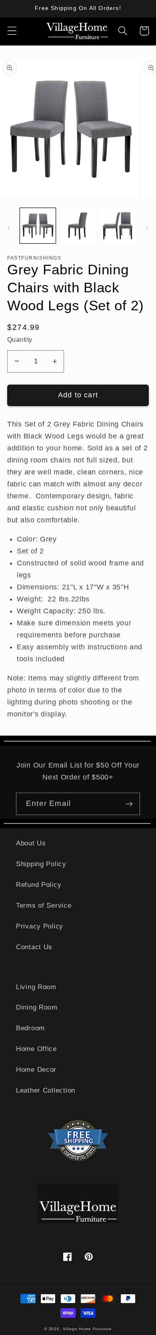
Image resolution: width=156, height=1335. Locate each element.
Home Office (36, 1049)
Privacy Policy (39, 926)
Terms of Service (44, 905)
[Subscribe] (129, 804)
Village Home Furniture (87, 1329)
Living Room (36, 987)
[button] (12, 31)
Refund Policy (38, 885)
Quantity (19, 339)
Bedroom (30, 1028)
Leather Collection (45, 1090)
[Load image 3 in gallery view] (118, 226)
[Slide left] (9, 228)
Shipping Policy (41, 864)
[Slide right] (147, 228)
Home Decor (36, 1069)
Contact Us (34, 947)
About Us (31, 843)
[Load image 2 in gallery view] (78, 226)
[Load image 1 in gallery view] (38, 226)
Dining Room (37, 1007)
